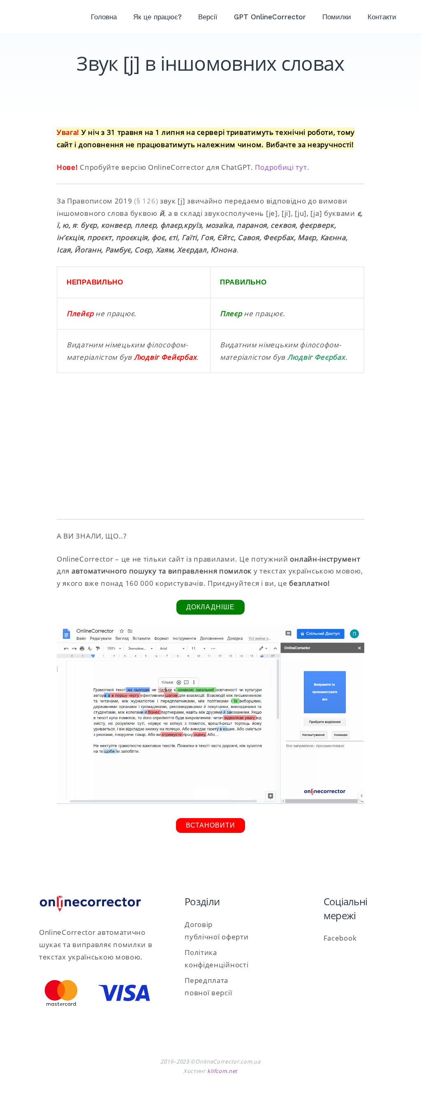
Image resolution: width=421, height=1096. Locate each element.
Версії (207, 17)
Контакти (382, 17)
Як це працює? (157, 17)
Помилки (336, 17)
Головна (104, 17)
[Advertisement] (210, 451)
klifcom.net (222, 1071)
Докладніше (210, 607)
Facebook (340, 938)
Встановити (210, 825)
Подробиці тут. (282, 167)
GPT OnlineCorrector (270, 17)
